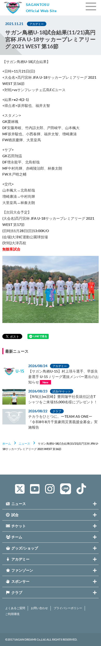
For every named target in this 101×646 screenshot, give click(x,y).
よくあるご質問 (15, 608)
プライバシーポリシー (68, 608)
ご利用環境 (12, 614)
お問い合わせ (39, 608)
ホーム (6, 443)
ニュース (24, 443)
